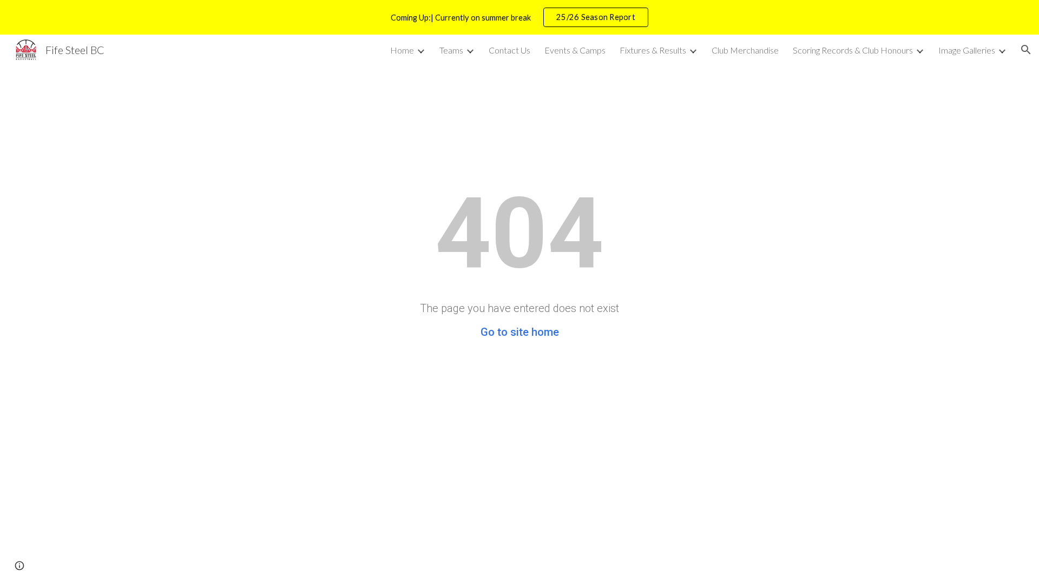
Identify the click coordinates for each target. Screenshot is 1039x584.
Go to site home (520, 332)
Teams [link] (451, 50)
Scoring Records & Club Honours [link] (853, 50)
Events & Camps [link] (575, 50)
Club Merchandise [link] (745, 50)
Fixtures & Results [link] (653, 50)
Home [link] (402, 50)
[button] (1026, 50)
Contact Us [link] (509, 50)
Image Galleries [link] (966, 50)
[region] (519, 17)
